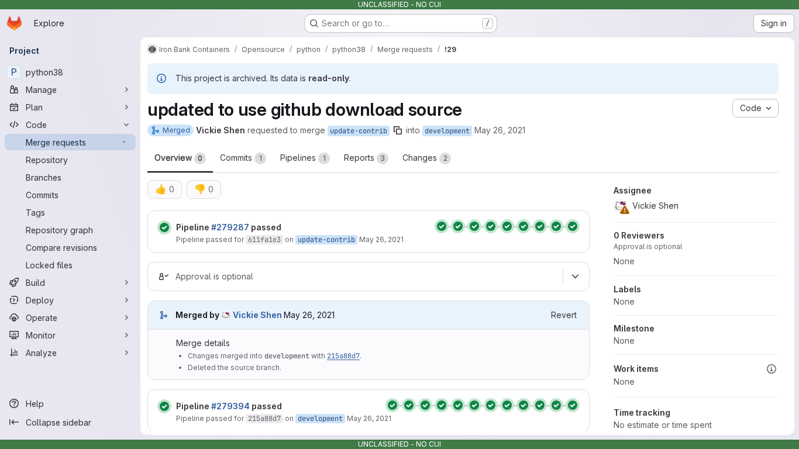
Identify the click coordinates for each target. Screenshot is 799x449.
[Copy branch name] (398, 130)
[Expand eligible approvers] (575, 277)
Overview (178, 158)
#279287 (230, 227)
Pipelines (303, 158)
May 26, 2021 (499, 130)
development (447, 131)
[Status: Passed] (164, 227)
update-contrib (358, 131)
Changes (424, 158)
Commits (241, 158)
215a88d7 (343, 356)
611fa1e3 (264, 239)
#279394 (230, 406)
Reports (364, 158)
